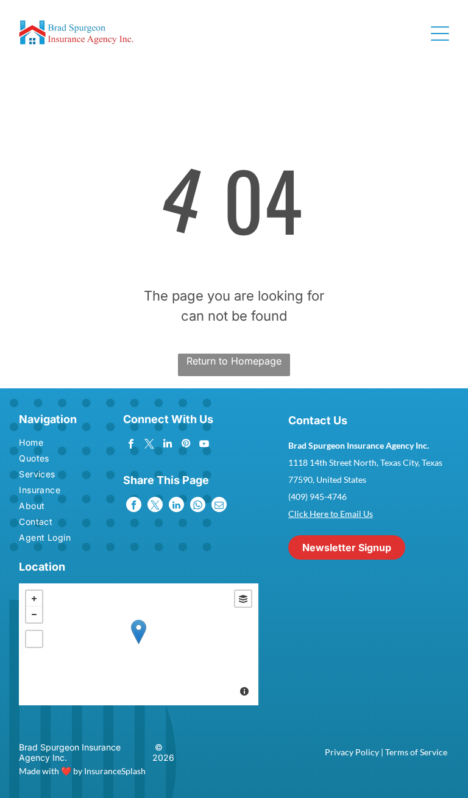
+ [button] (34, 599)
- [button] (34, 614)
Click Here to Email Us (330, 513)
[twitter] (149, 445)
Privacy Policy (352, 752)
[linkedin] (167, 445)
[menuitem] (53, 444)
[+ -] (138, 644)
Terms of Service (416, 752)
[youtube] (203, 445)
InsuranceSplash (115, 771)
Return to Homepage (234, 361)
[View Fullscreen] (34, 639)
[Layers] (243, 599)
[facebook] (130, 445)
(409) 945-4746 (317, 496)
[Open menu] (440, 33)
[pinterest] (185, 445)
